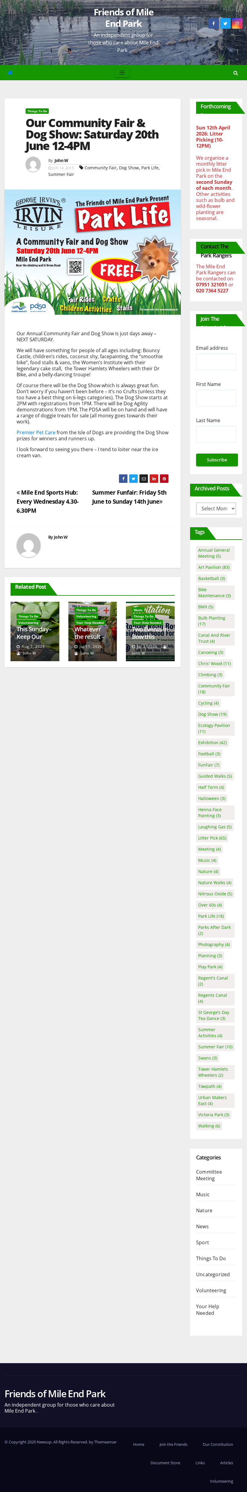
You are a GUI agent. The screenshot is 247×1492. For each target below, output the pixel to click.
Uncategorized (213, 1274)
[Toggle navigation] (122, 72)
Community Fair (101, 168)
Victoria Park (213, 1114)
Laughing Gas (215, 827)
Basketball (211, 578)
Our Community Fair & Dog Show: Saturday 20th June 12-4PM (92, 134)
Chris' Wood (214, 663)
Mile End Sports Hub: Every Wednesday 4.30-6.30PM (48, 501)
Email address (212, 348)
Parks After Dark (214, 930)
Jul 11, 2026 (91, 646)
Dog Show (129, 168)
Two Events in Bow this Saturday (150, 636)
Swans (207, 1058)
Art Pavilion (214, 567)
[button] (235, 72)
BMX (205, 607)
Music (138, 610)
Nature (208, 871)
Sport (202, 1242)
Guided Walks (215, 776)
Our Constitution (218, 1444)
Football (209, 754)
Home (138, 1444)
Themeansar (105, 1442)
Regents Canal (212, 998)
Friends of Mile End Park (123, 18)
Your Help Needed (90, 622)
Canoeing (210, 652)
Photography (214, 944)
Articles (226, 1462)
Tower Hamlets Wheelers (213, 1072)
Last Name (208, 420)
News (202, 1226)
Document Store (165, 1462)
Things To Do (37, 111)
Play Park (210, 967)
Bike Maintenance (214, 592)
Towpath (209, 1086)
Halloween (211, 798)
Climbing (210, 674)
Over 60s (210, 905)
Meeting (209, 849)
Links (200, 1462)
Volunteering (28, 622)
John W (61, 160)
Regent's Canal (213, 981)
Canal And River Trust (214, 638)
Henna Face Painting (210, 812)
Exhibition (212, 742)
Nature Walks (214, 882)
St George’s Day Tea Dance (213, 1015)
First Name (208, 384)
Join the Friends (173, 1444)
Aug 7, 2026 (33, 646)
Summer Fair (61, 174)
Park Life (149, 168)
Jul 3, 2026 (147, 646)
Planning (210, 955)
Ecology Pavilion (214, 728)
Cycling (208, 703)
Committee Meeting (209, 1175)
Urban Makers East (212, 1100)
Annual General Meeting (214, 553)
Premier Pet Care (36, 432)
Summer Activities (210, 1032)
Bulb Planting (211, 621)
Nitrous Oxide (215, 894)
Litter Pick (212, 838)
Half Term (211, 787)
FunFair (208, 765)
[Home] (10, 72)
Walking (209, 1126)
